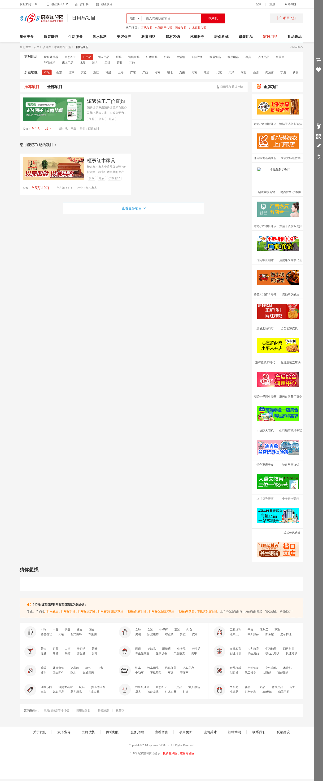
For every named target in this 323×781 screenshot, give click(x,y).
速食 (80, 629)
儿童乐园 (46, 687)
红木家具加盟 (197, 27)
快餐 (67, 629)
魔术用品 (277, 687)
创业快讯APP (59, 4)
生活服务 (75, 37)
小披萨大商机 (265, 430)
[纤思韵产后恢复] (278, 379)
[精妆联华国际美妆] (278, 516)
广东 (133, 72)
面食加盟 (180, 27)
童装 (177, 629)
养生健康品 (142, 653)
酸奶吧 (81, 648)
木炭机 (287, 668)
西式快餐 (76, 634)
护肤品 (151, 648)
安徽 (84, 72)
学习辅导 (271, 648)
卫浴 (107, 62)
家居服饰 (153, 634)
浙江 (96, 72)
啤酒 (55, 653)
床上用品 (67, 62)
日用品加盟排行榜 (231, 86)
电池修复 (253, 668)
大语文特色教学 (291, 158)
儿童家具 (94, 691)
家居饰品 (215, 57)
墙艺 (88, 668)
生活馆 (180, 57)
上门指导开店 (265, 498)
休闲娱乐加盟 (163, 27)
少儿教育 (253, 648)
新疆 (295, 72)
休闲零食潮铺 (265, 260)
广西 (145, 72)
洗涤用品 (263, 57)
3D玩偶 (267, 691)
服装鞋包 (51, 37)
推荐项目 (31, 87)
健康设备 (161, 653)
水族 (83, 62)
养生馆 (196, 648)
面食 (92, 629)
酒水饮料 (100, 37)
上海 (120, 72)
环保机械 (221, 37)
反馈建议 (283, 732)
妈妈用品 (58, 691)
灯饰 (167, 57)
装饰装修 (58, 668)
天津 (231, 72)
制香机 (234, 672)
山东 (59, 72)
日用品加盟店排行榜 (56, 710)
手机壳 (234, 687)
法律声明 (234, 732)
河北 (243, 72)
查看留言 (161, 732)
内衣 (189, 629)
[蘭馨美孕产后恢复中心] (278, 209)
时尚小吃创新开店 (265, 124)
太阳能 (266, 672)
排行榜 (84, 4)
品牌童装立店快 (291, 362)
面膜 (138, 648)
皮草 (195, 634)
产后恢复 (179, 653)
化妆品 (181, 648)
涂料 (43, 672)
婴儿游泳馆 (98, 687)
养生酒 (81, 653)
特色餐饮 (46, 634)
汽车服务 (197, 37)
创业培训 (235, 653)
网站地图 (112, 732)
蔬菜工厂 (235, 634)
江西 (207, 72)
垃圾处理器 (51, 57)
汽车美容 (188, 668)
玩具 (82, 687)
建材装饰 (173, 37)
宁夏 (283, 72)
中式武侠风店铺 (291, 532)
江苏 (71, 72)
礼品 (247, 687)
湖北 (170, 72)
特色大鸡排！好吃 (265, 294)
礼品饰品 (295, 37)
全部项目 (54, 87)
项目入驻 (289, 18)
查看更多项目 (132, 208)
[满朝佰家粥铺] (278, 550)
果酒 (67, 653)
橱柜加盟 (103, 710)
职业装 (169, 634)
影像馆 (269, 634)
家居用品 (270, 37)
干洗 (250, 629)
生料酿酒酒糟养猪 (290, 430)
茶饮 (43, 648)
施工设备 (250, 672)
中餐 (55, 629)
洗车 (138, 668)
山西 (256, 72)
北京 (219, 72)
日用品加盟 (83, 710)
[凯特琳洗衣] (278, 141)
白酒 (67, 648)
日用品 (87, 57)
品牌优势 (88, 732)
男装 (138, 634)
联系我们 (259, 732)
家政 (277, 629)
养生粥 (92, 634)
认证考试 (291, 653)
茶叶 (94, 648)
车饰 (171, 672)
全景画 (280, 57)
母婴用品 (246, 37)
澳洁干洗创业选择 (290, 124)
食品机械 (235, 668)
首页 (36, 47)
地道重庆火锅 (290, 464)
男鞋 (183, 634)
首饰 (292, 687)
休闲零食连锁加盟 (265, 158)
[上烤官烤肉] (278, 107)
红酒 (43, 653)
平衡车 (184, 672)
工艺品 (261, 687)
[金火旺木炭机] (278, 243)
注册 (272, 4)
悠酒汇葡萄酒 (265, 328)
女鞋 (138, 629)
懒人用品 (103, 57)
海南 (157, 72)
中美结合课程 (290, 498)
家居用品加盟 (62, 47)
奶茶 (55, 648)
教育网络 (148, 37)
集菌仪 (120, 710)
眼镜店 (166, 648)
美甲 (194, 653)
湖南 (182, 72)
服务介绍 (137, 732)
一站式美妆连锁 (265, 192)
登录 (259, 4)
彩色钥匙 (250, 691)
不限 (47, 72)
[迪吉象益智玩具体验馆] (278, 447)
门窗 (100, 668)
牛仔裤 (163, 629)
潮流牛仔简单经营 (265, 396)
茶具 (119, 62)
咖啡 (94, 653)
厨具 (119, 57)
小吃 (43, 629)
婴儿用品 (76, 691)
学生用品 (253, 653)
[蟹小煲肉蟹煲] (278, 277)
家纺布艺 (70, 57)
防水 (73, 672)
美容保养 (124, 37)
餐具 (248, 57)
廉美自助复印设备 (290, 396)
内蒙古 (269, 72)
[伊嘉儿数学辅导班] (278, 175)
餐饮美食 (27, 37)
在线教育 (235, 648)
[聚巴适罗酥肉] (278, 345)
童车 (43, 691)
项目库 (47, 47)
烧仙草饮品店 (290, 294)
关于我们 (39, 732)
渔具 (95, 62)
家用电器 (233, 57)
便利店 (264, 629)
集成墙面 (88, 672)
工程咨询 (235, 629)
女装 (150, 629)
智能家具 (134, 57)
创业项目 (106, 4)
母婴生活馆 (65, 687)
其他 (132, 62)
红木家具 (151, 57)
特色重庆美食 (265, 464)
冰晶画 (74, 668)
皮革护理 (286, 634)
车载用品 (156, 672)
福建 (108, 72)
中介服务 (253, 634)
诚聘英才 (210, 732)
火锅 (61, 634)
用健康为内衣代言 (290, 260)
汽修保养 (170, 668)
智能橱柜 (49, 62)
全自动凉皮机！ (291, 328)
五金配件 (58, 672)
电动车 (139, 672)
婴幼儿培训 (272, 653)
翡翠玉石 (283, 691)
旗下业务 (64, 732)
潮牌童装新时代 (265, 362)
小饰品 (234, 691)
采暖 (43, 668)
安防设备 (197, 57)
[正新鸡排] (278, 311)
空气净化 (271, 668)
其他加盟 (146, 27)
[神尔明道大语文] (278, 482)
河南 (194, 72)
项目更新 (185, 732)
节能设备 (283, 672)
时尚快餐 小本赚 (290, 192)
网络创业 (288, 648)
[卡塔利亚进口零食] (278, 413)
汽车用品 (153, 668)
